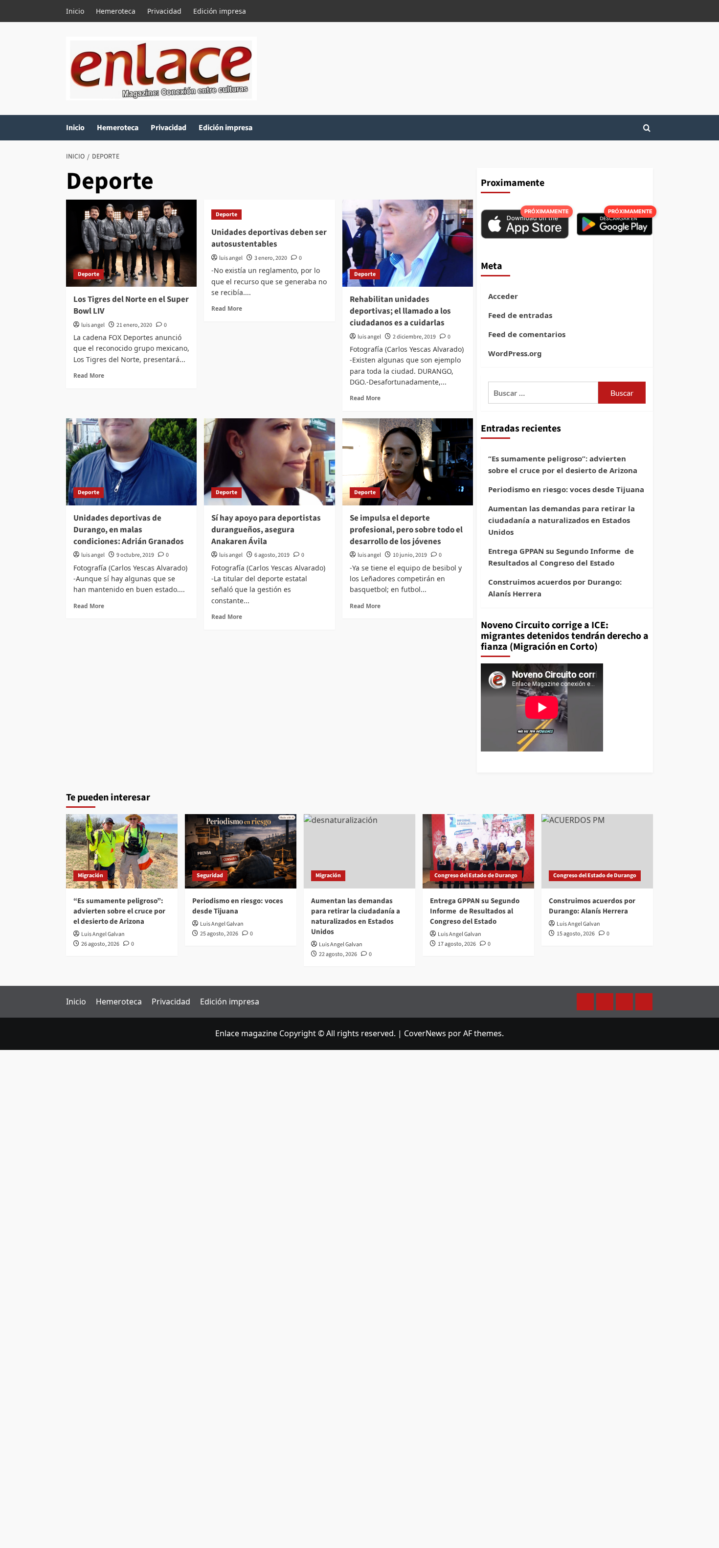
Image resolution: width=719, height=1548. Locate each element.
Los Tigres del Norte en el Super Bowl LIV (131, 305)
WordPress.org (515, 353)
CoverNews (425, 1033)
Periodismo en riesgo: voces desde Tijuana (566, 489)
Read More (88, 375)
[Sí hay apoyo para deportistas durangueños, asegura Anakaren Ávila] (269, 461)
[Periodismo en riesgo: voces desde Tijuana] (240, 851)
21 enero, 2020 (134, 325)
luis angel (93, 325)
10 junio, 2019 (410, 555)
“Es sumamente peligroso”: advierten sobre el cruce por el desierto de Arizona (562, 464)
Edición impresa (219, 11)
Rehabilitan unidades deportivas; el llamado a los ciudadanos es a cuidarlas (400, 311)
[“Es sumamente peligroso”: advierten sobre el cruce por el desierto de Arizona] (122, 851)
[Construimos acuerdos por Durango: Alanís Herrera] (597, 851)
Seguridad (210, 875)
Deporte (88, 274)
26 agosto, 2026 (100, 944)
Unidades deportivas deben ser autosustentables (269, 238)
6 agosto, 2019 (272, 555)
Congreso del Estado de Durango (475, 875)
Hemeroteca (115, 11)
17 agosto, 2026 (457, 944)
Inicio (75, 11)
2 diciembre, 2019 (414, 337)
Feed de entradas (520, 315)
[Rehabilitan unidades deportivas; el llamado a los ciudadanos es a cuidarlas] (407, 243)
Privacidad (164, 11)
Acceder (503, 296)
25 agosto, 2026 (219, 934)
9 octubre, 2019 (135, 555)
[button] (647, 128)
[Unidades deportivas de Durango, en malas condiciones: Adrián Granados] (131, 461)
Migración (90, 875)
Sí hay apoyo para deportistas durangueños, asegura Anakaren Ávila (266, 529)
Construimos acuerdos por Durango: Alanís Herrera (555, 587)
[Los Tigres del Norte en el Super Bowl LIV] (131, 243)
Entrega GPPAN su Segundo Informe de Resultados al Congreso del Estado (561, 557)
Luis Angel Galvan (103, 934)
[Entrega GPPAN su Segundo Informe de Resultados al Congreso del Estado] (478, 851)
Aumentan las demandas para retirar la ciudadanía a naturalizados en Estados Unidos (561, 520)
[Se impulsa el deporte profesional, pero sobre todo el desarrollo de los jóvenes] (407, 461)
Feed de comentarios (526, 334)
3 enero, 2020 (270, 258)
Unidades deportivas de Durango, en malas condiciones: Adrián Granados (128, 529)
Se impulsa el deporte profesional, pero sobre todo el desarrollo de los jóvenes (406, 529)
